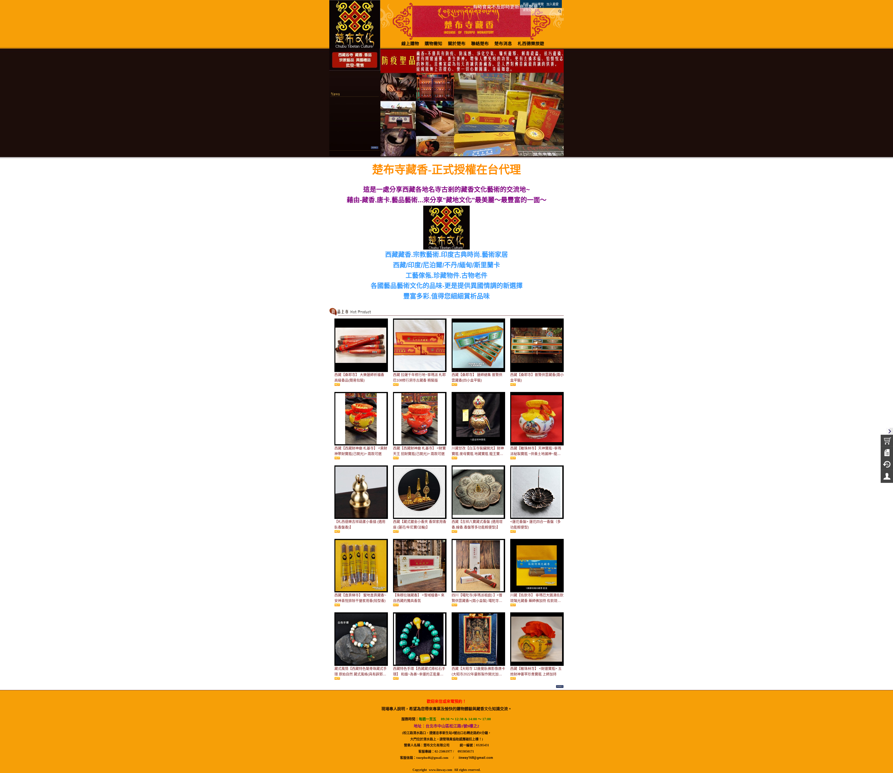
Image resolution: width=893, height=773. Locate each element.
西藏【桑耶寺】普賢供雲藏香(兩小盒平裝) (537, 377)
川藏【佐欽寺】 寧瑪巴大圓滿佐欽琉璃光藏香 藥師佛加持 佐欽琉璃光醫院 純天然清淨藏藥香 (536, 598)
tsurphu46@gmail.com (432, 758)
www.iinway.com (440, 770)
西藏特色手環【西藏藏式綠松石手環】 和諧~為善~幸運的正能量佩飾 (419, 672)
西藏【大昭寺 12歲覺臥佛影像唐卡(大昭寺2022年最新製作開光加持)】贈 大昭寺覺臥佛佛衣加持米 (478, 672)
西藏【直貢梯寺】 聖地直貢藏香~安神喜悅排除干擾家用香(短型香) (360, 598)
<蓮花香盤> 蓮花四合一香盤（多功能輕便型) (535, 524)
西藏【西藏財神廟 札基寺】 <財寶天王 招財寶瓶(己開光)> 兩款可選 (419, 451)
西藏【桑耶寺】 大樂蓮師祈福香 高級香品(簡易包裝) (359, 377)
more (560, 686)
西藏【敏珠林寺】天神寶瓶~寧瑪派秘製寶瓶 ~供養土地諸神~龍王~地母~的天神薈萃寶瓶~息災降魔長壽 (536, 451)
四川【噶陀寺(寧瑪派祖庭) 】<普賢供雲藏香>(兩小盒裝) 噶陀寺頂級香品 (477, 598)
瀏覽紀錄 (529, 10)
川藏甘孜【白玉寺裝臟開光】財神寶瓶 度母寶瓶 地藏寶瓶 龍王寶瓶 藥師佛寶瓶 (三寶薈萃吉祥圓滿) (478, 451)
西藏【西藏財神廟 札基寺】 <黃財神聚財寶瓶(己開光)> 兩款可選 (360, 451)
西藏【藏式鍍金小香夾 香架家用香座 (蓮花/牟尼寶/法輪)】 (419, 524)
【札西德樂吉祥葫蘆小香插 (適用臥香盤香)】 (359, 524)
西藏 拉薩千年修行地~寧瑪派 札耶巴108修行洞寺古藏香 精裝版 (419, 377)
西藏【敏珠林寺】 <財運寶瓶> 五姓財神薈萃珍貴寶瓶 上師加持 (536, 671)
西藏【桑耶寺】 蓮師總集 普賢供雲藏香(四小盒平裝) (477, 377)
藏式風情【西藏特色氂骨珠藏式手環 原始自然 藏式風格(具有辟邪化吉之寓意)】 (360, 672)
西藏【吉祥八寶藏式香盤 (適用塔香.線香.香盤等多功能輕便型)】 (477, 524)
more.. (374, 147)
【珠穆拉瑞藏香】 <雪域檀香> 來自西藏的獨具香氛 (418, 598)
